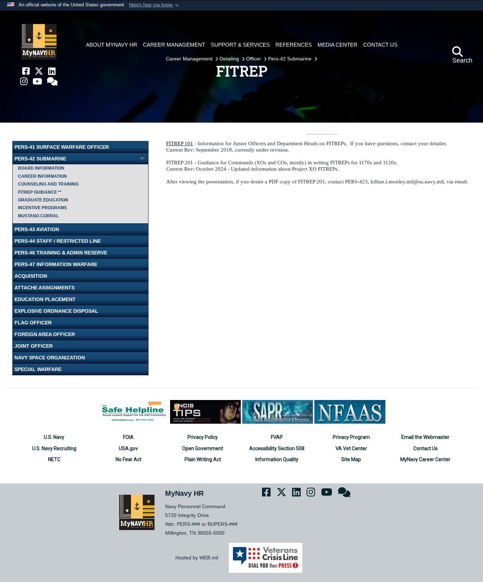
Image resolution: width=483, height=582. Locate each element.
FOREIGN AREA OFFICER (44, 334)
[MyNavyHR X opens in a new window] (39, 71)
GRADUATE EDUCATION (43, 200)
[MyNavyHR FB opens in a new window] (26, 71)
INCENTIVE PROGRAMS (42, 207)
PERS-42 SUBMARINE (40, 158)
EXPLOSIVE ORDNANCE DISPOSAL (56, 311)
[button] (154, 5)
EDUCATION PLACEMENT (45, 299)
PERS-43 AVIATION (36, 229)
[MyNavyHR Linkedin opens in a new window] (52, 71)
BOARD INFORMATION (41, 168)
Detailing (230, 58)
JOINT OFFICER (33, 346)
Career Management (190, 58)
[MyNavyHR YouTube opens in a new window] (37, 81)
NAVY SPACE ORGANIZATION (49, 357)
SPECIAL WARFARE (38, 369)
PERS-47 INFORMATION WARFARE (55, 264)
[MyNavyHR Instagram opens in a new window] (24, 81)
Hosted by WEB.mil (196, 557)
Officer (254, 58)
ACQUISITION (30, 276)
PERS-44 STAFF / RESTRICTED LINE (57, 241)
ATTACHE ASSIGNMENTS (44, 287)
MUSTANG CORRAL (38, 215)
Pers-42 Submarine (290, 58)
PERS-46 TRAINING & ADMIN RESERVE (60, 252)
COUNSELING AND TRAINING (48, 184)
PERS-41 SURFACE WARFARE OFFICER (61, 147)
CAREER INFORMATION (42, 176)
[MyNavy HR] (39, 41)
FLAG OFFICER (33, 322)
